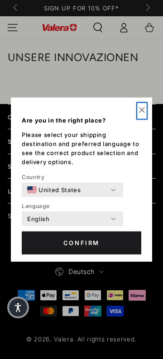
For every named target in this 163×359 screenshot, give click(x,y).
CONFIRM (81, 242)
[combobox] (54, 189)
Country (33, 177)
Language (35, 206)
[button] (142, 111)
